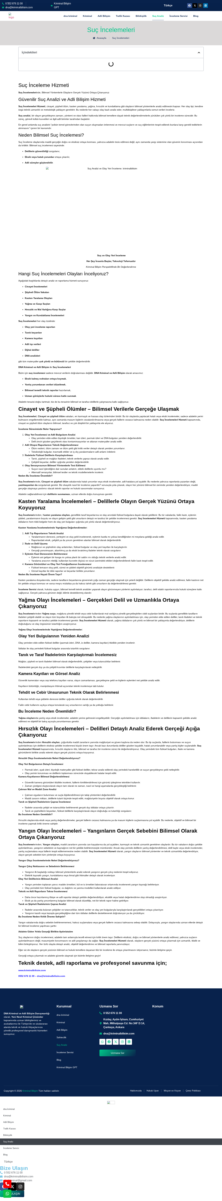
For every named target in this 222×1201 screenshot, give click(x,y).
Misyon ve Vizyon (172, 1090)
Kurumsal (64, 1006)
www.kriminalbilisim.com (32, 970)
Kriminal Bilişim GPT (67, 1067)
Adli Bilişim (104, 16)
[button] (199, 52)
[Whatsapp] (102, 1042)
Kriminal (87, 16)
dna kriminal (70, 16)
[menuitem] (168, 5)
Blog (195, 16)
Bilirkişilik (141, 16)
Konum (157, 1006)
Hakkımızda (136, 1090)
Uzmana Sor (108, 1006)
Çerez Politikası (193, 1090)
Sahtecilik (61, 1037)
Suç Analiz (158, 16)
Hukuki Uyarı (153, 1090)
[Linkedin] (205, 5)
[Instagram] (200, 5)
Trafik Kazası (123, 16)
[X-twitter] (195, 5)
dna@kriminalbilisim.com (51, 976)
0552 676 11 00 (26, 976)
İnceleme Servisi (179, 16)
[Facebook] (189, 5)
